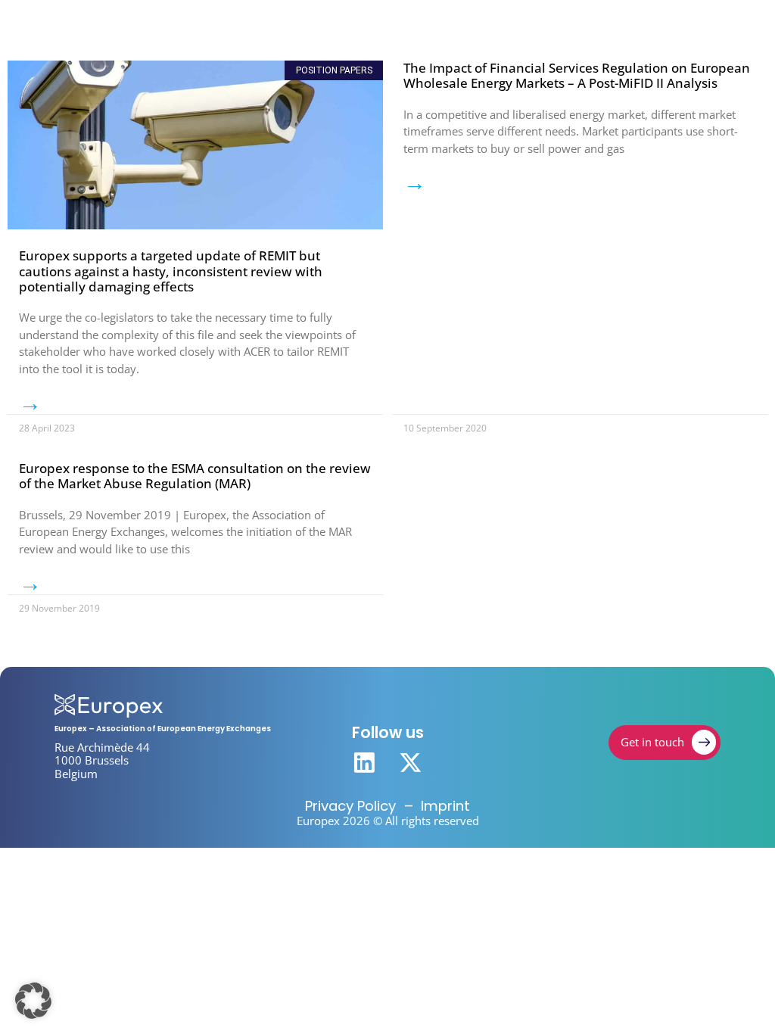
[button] (33, 1000)
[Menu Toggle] (701, 29)
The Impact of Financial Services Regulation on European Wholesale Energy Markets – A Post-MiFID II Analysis (576, 75)
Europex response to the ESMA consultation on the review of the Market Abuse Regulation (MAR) (195, 475)
